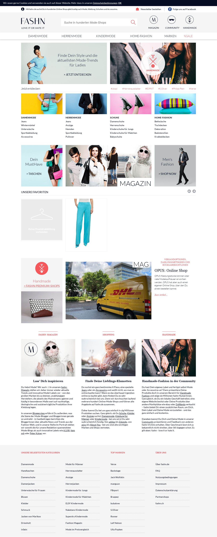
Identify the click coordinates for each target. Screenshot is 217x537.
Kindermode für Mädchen (78, 496)
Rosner (114, 516)
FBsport (115, 490)
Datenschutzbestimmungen (105, 3)
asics (83, 424)
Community (148, 421)
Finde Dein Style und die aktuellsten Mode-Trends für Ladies (77, 64)
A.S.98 (66, 430)
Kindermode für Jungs (77, 490)
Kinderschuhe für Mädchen (123, 133)
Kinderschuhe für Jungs (121, 129)
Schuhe (114, 117)
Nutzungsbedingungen (167, 477)
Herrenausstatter (74, 470)
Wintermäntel (28, 125)
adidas (112, 421)
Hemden (70, 129)
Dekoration (160, 129)
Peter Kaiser (36, 433)
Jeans (24, 121)
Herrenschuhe (117, 125)
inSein (24, 529)
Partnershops (162, 496)
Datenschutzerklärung (166, 490)
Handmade (42, 283)
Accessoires (27, 136)
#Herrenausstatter (131, 88)
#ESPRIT (149, 88)
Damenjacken (28, 483)
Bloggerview (39, 413)
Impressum (161, 483)
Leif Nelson (116, 523)
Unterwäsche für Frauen (33, 490)
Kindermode (105, 36)
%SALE (188, 36)
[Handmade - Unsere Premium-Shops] (153, 63)
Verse (113, 464)
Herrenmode (72, 36)
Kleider (131, 413)
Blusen (24, 496)
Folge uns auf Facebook (184, 9)
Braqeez (115, 496)
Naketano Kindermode (77, 510)
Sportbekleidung (29, 133)
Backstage (115, 470)
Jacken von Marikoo (31, 516)
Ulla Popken (116, 529)
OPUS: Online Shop (171, 270)
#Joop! (114, 88)
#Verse (192, 88)
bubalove (115, 503)
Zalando (123, 421)
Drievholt (26, 523)
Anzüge (69, 125)
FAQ (158, 470)
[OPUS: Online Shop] (108, 290)
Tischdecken (161, 125)
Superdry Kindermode (77, 516)
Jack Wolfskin (117, 477)
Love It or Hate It (32, 28)
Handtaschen (27, 470)
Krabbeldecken (162, 136)
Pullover (70, 136)
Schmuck (25, 510)
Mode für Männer (74, 464)
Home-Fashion (141, 36)
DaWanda (180, 404)
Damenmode (37, 36)
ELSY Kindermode (74, 503)
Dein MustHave (33, 166)
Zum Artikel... (161, 294)
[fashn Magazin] (108, 165)
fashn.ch (160, 503)
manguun (115, 483)
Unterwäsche (27, 129)
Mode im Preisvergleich (77, 529)
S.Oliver (114, 510)
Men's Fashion (167, 166)
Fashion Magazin (74, 523)
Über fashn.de (162, 464)
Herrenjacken (72, 483)
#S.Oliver (162, 88)
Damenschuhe (117, 121)
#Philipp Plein (178, 88)
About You (95, 424)
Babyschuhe (116, 136)
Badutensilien (161, 133)
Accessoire (101, 390)
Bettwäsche (160, 121)
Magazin (153, 27)
